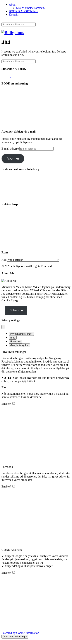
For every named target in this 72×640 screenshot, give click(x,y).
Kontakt (13, 14)
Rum (4, 259)
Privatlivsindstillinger (21, 333)
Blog (12, 337)
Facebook (15, 341)
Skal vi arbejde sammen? (30, 7)
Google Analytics (19, 345)
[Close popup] (2, 327)
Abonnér (13, 158)
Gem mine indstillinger (15, 636)
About (12, 4)
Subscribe (16, 310)
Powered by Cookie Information (20, 632)
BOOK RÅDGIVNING (23, 11)
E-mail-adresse (10, 148)
